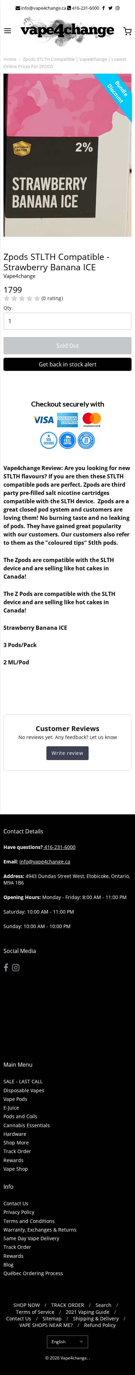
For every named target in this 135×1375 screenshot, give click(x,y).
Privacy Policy (18, 1212)
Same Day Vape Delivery (31, 1238)
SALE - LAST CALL (23, 1081)
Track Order (17, 1151)
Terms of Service (35, 1312)
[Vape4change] (67, 31)
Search (103, 1305)
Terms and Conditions (29, 1221)
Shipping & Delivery (96, 1318)
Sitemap (52, 1318)
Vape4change (74, 1358)
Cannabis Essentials (26, 1125)
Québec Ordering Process (33, 1273)
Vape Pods (15, 1099)
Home (9, 59)
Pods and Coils (20, 1116)
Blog (8, 1264)
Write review (67, 753)
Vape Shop (15, 1169)
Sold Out (67, 345)
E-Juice (11, 1107)
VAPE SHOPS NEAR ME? (46, 1325)
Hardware (14, 1134)
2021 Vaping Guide (87, 1312)
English (58, 1342)
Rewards (13, 1160)
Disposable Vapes (23, 1090)
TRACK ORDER (67, 1305)
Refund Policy (100, 1325)
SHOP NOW (27, 1305)
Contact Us (15, 1203)
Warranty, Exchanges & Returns (39, 1229)
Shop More (16, 1142)
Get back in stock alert (68, 364)
